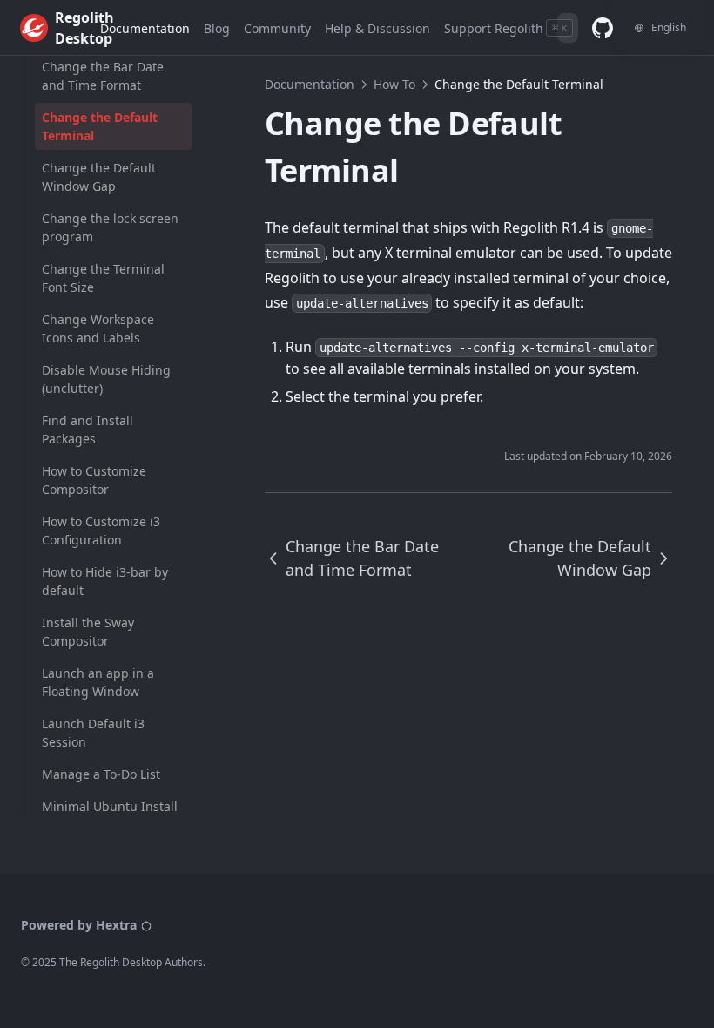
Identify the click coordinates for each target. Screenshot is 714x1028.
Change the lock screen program (110, 227)
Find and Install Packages (87, 429)
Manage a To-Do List (101, 774)
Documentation (309, 84)
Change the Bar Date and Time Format (103, 75)
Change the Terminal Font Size (103, 277)
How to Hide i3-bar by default (105, 581)
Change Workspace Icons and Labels (98, 328)
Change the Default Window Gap (99, 176)
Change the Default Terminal (100, 126)
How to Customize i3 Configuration (101, 530)
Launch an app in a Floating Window (98, 682)
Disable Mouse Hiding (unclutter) (106, 379)
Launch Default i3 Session (93, 732)
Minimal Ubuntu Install (110, 806)
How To (394, 84)
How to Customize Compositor (94, 480)
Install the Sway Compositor (88, 631)
